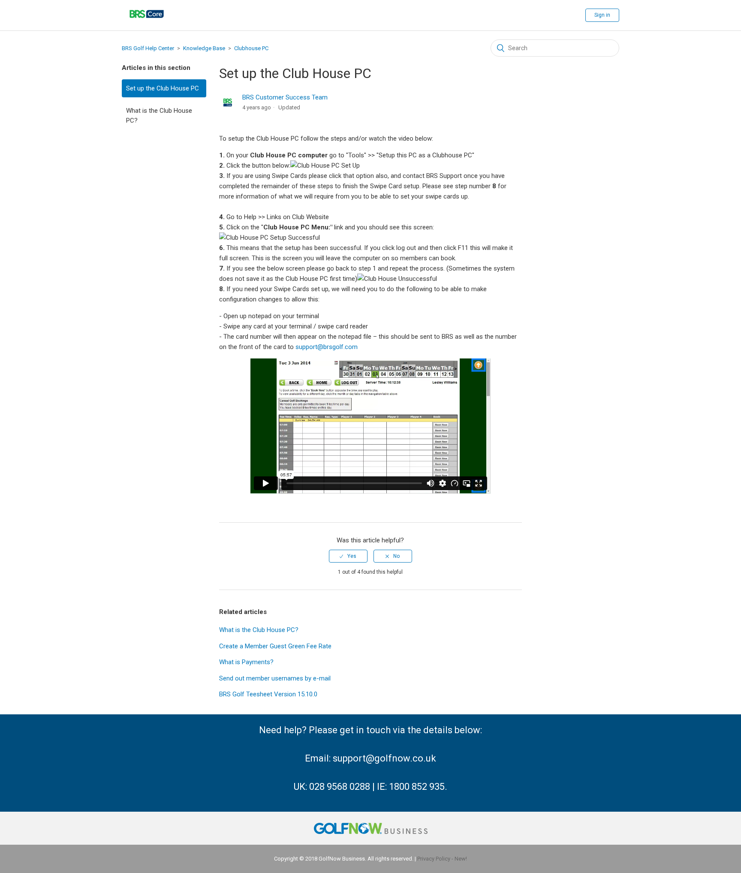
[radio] (348, 556)
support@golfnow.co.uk (384, 758)
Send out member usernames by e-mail (275, 678)
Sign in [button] (602, 15)
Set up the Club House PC (162, 88)
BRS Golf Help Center (148, 48)
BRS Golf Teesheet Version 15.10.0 (268, 694)
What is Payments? (246, 662)
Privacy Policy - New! (442, 858)
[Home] (147, 23)
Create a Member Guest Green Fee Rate (275, 646)
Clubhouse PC (251, 48)
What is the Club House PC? (159, 115)
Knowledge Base (204, 48)
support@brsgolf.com (326, 347)
